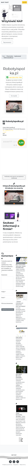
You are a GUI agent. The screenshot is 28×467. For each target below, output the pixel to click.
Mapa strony (23, 464)
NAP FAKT (5, 2)
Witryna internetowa (7, 303)
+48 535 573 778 (15, 77)
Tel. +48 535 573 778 (8, 130)
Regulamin (16, 464)
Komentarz (4, 275)
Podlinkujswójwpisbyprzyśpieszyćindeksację (14, 177)
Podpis (3, 291)
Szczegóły (14, 96)
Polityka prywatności (7, 464)
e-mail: (4, 132)
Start (3, 56)
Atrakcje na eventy (14, 188)
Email (3, 297)
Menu (24, 2)
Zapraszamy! (7, 42)
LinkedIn (20, 441)
